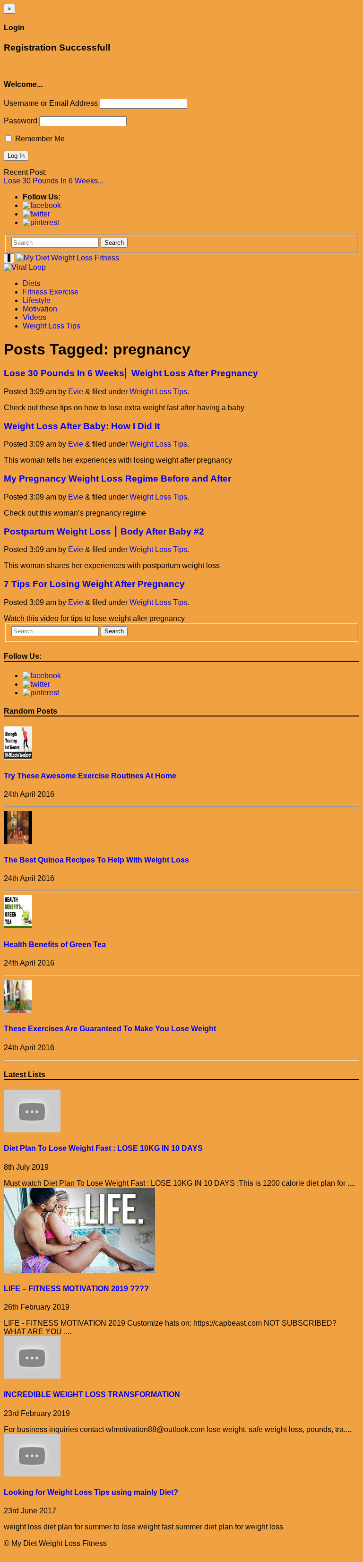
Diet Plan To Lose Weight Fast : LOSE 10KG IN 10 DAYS (103, 1148)
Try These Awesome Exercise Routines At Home (90, 776)
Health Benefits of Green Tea (55, 945)
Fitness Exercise (50, 292)
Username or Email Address (51, 103)
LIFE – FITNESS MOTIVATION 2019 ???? (76, 1289)
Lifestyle (37, 300)
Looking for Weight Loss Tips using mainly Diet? (91, 1492)
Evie (75, 392)
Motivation (40, 309)
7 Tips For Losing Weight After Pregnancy (94, 584)
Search (114, 242)
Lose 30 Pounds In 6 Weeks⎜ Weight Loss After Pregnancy (131, 373)
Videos (34, 317)
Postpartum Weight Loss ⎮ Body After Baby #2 (104, 531)
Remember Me (39, 139)
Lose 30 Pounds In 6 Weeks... (54, 181)
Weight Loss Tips (51, 326)
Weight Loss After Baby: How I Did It (82, 426)
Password (20, 121)
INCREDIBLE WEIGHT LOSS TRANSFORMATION (92, 1394)
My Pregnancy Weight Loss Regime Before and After (117, 478)
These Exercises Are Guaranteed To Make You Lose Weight (110, 1029)
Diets (31, 283)
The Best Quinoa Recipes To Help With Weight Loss (96, 860)
